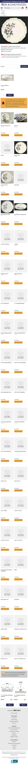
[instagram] (17, 710)
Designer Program (14, 736)
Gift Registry (14, 735)
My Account (14, 713)
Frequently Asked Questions (14, 743)
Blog (14, 748)
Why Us (14, 741)
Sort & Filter (24, 66)
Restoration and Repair (14, 731)
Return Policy (14, 719)
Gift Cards (14, 723)
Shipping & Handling (14, 721)
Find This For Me (4, 135)
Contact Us (14, 717)
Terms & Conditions (7, 752)
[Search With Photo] (22, 8)
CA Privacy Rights (7, 753)
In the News (14, 745)
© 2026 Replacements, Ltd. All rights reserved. (11, 757)
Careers (14, 746)
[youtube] (18, 710)
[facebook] (14, 710)
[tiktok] (20, 710)
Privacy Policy (22, 752)
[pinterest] (15, 710)
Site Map (15, 752)
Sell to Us (14, 733)
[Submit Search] (5, 8)
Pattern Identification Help (14, 727)
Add (10, 95)
